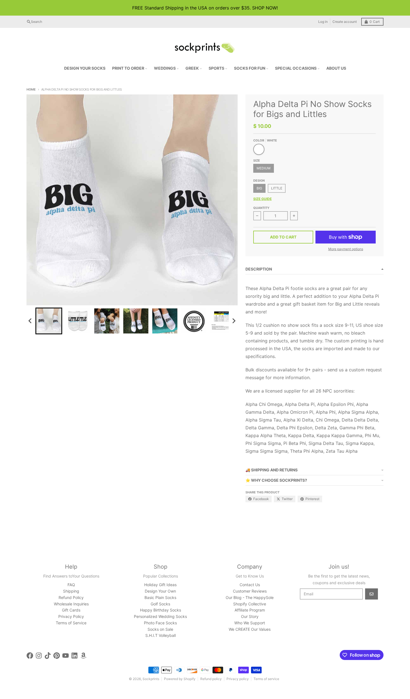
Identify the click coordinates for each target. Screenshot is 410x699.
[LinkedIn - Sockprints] (74, 655)
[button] (48, 321)
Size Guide (262, 199)
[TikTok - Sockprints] (47, 655)
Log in (323, 22)
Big (259, 188)
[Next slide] (234, 321)
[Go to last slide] (30, 321)
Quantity (261, 208)
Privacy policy (237, 679)
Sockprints (151, 679)
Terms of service (266, 679)
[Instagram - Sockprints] (38, 655)
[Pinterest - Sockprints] (56, 655)
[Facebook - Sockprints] (29, 655)
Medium (264, 168)
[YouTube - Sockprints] (65, 655)
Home (31, 89)
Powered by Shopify (180, 679)
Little (276, 188)
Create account (344, 22)
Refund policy (211, 679)
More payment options (345, 249)
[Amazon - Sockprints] (83, 655)
